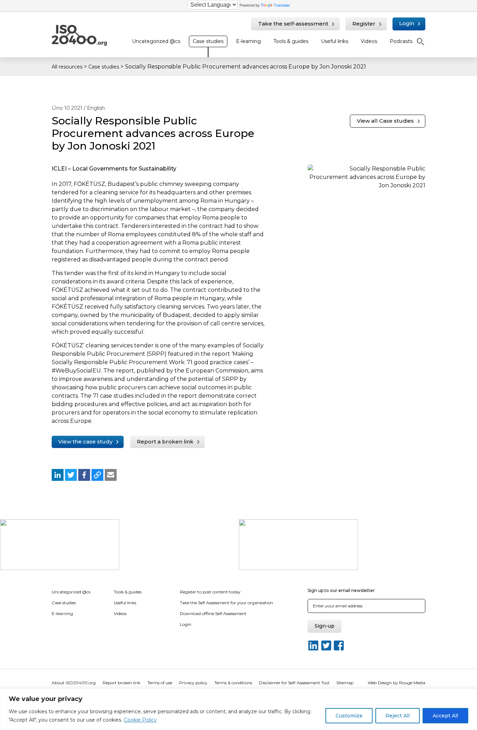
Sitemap (344, 682)
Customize (349, 716)
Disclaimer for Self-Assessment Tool (294, 682)
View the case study (85, 441)
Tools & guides (290, 41)
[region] (238, 709)
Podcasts (401, 41)
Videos (369, 41)
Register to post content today (210, 591)
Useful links (334, 41)
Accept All (445, 716)
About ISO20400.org (74, 682)
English (96, 107)
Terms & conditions (233, 682)
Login (406, 23)
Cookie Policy (140, 720)
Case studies (208, 41)
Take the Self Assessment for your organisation (226, 602)
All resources (67, 67)
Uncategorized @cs (156, 41)
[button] (58, 475)
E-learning (248, 41)
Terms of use (159, 682)
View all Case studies (385, 120)
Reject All (398, 716)
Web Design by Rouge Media (396, 682)
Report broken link (121, 682)
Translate (282, 5)
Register (363, 23)
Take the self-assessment (293, 23)
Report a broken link (165, 441)
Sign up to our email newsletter (341, 590)
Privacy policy (193, 682)
